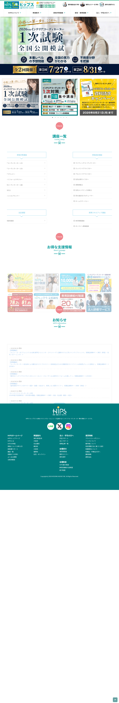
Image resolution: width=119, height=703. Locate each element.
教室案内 (36, 13)
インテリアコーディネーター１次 (23, 163)
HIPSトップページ (14, 438)
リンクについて (90, 441)
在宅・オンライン (39, 454)
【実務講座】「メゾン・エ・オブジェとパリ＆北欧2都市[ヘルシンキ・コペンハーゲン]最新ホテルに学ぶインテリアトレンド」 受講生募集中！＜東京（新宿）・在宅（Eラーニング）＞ (59, 341)
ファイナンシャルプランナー (21, 196)
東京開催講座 (68, 221)
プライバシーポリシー (92, 438)
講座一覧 (11, 452)
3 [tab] (58, 117)
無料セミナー (64, 454)
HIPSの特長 (12, 443)
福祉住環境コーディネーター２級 (23, 185)
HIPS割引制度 (64, 465)
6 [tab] (66, 117)
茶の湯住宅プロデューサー (73, 196)
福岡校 (36, 452)
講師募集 (88, 454)
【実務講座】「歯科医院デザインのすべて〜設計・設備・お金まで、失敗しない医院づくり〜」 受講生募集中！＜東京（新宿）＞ (48, 373)
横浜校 (36, 446)
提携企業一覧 (64, 443)
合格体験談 (11, 460)
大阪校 (36, 441)
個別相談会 (63, 451)
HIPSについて (13, 13)
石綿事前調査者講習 (18, 221)
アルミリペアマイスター (72, 174)
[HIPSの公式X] (59, 426)
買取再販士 (68, 185)
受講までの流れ (13, 454)
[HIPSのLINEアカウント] (50, 426)
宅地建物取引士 (17, 190)
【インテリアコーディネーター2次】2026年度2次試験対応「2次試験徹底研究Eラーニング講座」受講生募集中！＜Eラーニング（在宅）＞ (43, 392)
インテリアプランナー (19, 174)
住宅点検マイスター (71, 179)
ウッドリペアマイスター (72, 168)
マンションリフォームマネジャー (23, 179)
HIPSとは (11, 441)
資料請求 (62, 457)
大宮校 (36, 449)
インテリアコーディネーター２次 (23, 168)
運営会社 (88, 457)
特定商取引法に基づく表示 (94, 446)
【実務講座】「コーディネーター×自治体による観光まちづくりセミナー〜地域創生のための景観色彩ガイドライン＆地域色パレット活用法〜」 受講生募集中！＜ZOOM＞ (59, 353)
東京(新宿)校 (38, 438)
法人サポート (64, 441)
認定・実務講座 (80, 13)
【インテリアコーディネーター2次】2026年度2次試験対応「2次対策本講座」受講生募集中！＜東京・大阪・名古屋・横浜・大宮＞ (40, 383)
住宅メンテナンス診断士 (72, 190)
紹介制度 (62, 470)
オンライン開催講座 (71, 226)
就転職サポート (13, 449)
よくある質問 (12, 457)
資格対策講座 (58, 13)
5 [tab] (64, 117)
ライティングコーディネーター (74, 163)
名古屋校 (37, 443)
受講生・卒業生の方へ (92, 452)
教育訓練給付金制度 (66, 467)
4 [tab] (61, 117)
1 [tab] (52, 117)
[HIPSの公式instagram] (68, 426)
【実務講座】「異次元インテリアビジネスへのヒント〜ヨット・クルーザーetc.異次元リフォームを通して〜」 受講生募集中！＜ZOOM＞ (50, 363)
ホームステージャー (70, 201)
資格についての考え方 (15, 446)
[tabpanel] (20, 97)
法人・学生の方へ (102, 13)
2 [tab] (55, 117)
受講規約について (91, 449)
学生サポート (64, 438)
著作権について (90, 443)
